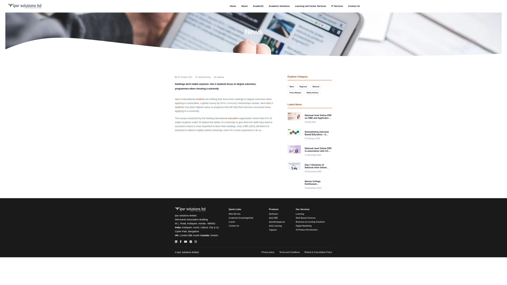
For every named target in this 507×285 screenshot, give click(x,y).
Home (233, 6)
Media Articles (312, 93)
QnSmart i (273, 214)
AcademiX (258, 6)
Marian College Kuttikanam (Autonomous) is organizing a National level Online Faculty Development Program (316, 182)
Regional (303, 87)
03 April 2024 (310, 122)
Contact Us (354, 6)
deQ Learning (275, 226)
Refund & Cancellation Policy (318, 252)
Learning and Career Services (310, 6)
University (231, 103)
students (200, 99)
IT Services (337, 6)
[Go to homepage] (24, 6)
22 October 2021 (185, 77)
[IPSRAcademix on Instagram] (195, 241)
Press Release (295, 93)
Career (232, 222)
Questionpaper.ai (277, 222)
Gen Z (178, 99)
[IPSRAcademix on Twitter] (191, 241)
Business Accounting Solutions (310, 222)
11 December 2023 (313, 155)
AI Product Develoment (306, 230)
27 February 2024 (312, 138)
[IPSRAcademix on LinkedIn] (176, 241)
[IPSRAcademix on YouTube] (185, 241)
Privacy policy (267, 252)
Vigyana (273, 230)
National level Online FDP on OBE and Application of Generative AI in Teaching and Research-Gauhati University (318, 116)
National (220, 77)
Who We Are (234, 214)
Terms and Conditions (289, 252)
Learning (300, 214)
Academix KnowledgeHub (241, 218)
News (292, 87)
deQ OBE (273, 218)
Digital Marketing (304, 226)
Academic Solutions (279, 6)
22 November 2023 (313, 188)
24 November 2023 (313, 171)
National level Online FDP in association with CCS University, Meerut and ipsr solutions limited (318, 149)
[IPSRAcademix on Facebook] (181, 241)
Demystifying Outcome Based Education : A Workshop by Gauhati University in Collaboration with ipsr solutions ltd (317, 133)
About (244, 6)
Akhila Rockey (204, 77)
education (233, 118)
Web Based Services (305, 218)
